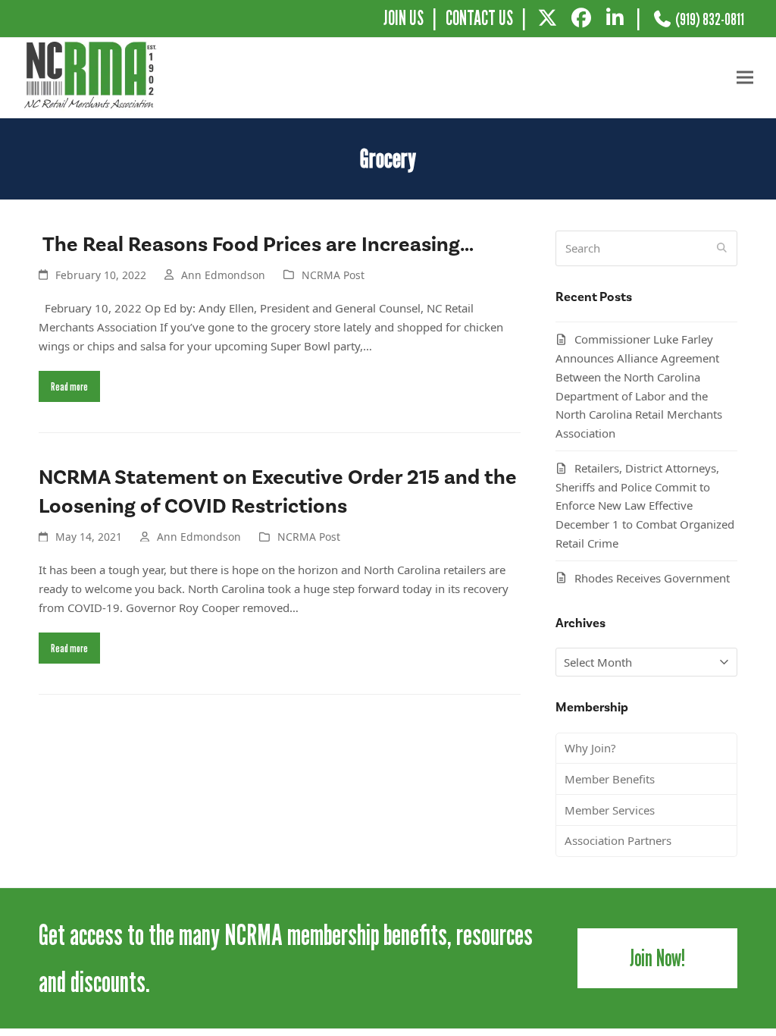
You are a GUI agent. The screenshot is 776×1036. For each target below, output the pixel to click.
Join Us (403, 18)
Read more (69, 386)
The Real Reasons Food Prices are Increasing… (256, 244)
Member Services (610, 810)
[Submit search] (722, 248)
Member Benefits (610, 778)
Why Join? (590, 747)
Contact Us (479, 18)
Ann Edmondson (223, 275)
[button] (745, 77)
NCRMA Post (333, 275)
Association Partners (618, 840)
